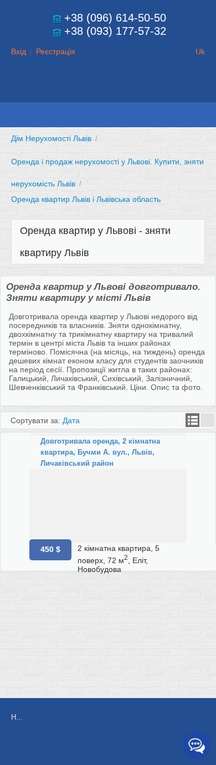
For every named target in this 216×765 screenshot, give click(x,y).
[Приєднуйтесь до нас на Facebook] (113, 747)
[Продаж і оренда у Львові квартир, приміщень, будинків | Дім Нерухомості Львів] (108, 91)
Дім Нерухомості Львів (51, 138)
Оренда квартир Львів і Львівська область (86, 199)
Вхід (18, 51)
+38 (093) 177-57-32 (115, 31)
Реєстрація (55, 51)
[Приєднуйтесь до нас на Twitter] (137, 747)
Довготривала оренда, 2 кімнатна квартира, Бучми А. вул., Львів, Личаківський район (100, 452)
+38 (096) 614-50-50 (115, 18)
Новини (16, 717)
